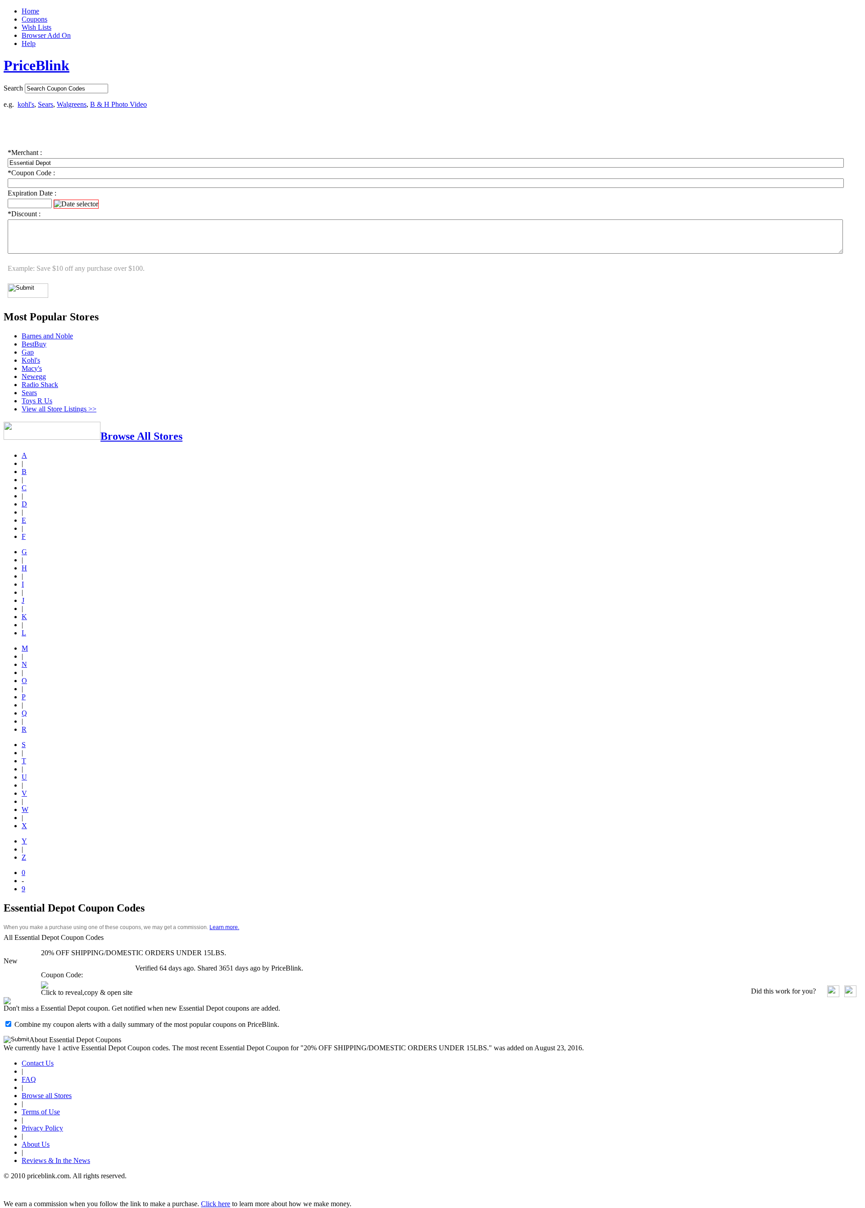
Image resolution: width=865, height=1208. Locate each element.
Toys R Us (37, 401)
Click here (215, 1204)
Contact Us (38, 1063)
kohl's (26, 104)
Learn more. (224, 927)
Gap (28, 352)
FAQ (29, 1079)
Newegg (34, 376)
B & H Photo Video (118, 104)
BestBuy (34, 344)
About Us (36, 1144)
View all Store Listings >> (59, 409)
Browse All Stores (141, 436)
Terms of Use (41, 1112)
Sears (45, 104)
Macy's (32, 368)
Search (13, 88)
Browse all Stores (47, 1095)
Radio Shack (40, 384)
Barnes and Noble (47, 336)
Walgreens (71, 104)
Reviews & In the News (56, 1160)
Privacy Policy (42, 1128)
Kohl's (31, 360)
